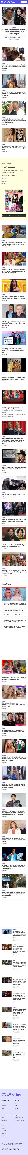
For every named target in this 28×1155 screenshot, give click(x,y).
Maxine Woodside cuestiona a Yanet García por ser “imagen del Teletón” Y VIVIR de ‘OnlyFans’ (15, 621)
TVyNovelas (17, 39)
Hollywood (4, 755)
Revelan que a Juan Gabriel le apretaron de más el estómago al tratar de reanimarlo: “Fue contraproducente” (13, 866)
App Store (4, 178)
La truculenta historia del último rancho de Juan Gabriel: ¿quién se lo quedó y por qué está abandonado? (13, 893)
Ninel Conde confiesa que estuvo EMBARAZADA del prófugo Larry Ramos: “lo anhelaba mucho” (13, 704)
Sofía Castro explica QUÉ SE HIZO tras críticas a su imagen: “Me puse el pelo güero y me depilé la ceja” (15, 604)
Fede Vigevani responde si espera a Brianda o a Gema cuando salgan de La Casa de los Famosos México (14, 244)
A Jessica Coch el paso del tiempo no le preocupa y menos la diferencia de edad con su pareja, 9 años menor (14, 120)
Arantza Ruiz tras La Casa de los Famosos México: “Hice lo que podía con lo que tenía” (13, 297)
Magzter (3, 183)
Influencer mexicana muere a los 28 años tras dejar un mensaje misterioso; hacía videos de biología (19, 964)
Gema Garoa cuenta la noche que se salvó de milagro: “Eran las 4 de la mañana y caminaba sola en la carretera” (14, 571)
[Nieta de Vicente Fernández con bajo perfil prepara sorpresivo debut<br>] (14, 483)
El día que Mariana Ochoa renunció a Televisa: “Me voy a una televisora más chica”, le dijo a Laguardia (14, 66)
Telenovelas (4, 465)
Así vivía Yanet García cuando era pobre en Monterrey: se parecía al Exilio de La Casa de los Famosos (14, 93)
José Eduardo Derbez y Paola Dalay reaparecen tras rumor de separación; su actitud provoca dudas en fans (19, 934)
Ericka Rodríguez (16, 1032)
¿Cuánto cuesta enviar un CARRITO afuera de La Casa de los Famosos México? (14, 678)
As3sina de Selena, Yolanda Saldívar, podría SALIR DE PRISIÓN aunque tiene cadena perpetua (14, 609)
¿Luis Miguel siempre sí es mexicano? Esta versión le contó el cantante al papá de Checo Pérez (19, 982)
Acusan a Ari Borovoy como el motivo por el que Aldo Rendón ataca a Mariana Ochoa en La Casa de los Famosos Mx (13, 271)
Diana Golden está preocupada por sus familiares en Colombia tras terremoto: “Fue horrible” (14, 839)
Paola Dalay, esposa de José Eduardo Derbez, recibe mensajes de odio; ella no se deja (13, 350)
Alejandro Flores (10, 416)
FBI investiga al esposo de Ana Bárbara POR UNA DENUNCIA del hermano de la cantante (14, 627)
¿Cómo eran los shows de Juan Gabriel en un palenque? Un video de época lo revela (14, 520)
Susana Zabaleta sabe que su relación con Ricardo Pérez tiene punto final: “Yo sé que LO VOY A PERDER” (19, 1027)
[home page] (10, 2)
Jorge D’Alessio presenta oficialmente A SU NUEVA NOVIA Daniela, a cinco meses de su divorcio (13, 731)
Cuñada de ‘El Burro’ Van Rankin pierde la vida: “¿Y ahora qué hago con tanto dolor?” (19, 1055)
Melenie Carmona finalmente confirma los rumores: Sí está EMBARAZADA (19, 1041)
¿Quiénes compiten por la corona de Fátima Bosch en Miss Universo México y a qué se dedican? (13, 379)
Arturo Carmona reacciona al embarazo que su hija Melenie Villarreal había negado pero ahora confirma (19, 1012)
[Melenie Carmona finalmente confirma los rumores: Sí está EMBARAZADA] (7, 1039)
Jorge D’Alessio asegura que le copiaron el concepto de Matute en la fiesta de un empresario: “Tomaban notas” (19, 996)
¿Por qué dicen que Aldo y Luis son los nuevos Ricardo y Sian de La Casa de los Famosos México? (15, 615)
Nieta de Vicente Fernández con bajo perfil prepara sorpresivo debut (13, 495)
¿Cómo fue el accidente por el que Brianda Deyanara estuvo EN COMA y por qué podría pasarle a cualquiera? (13, 785)
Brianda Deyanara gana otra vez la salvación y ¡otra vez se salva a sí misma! (12, 410)
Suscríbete (24, 2)
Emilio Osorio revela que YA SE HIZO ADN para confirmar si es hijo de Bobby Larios (14, 545)
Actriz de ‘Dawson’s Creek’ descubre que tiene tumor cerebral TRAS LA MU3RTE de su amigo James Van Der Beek (14, 758)
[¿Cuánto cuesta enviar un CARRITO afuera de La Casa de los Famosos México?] (14, 667)
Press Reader (5, 181)
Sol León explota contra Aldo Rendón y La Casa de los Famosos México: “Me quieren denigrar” (14, 32)
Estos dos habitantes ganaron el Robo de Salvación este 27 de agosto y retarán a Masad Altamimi (19, 949)
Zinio (3, 180)
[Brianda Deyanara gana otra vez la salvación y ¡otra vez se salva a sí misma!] (14, 397)
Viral (2, 675)
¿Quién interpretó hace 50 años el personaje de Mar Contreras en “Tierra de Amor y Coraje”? (14, 468)
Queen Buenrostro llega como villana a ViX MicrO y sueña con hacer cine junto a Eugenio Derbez (14, 147)
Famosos (14, 27)
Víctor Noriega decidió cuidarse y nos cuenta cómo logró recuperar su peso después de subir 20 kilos (14, 323)
